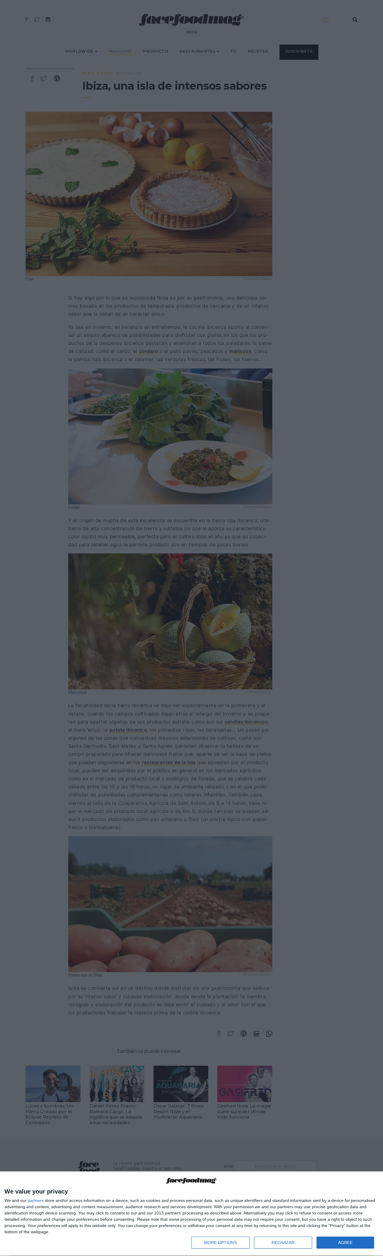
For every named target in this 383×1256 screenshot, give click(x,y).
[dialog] (191, 1214)
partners (36, 1200)
